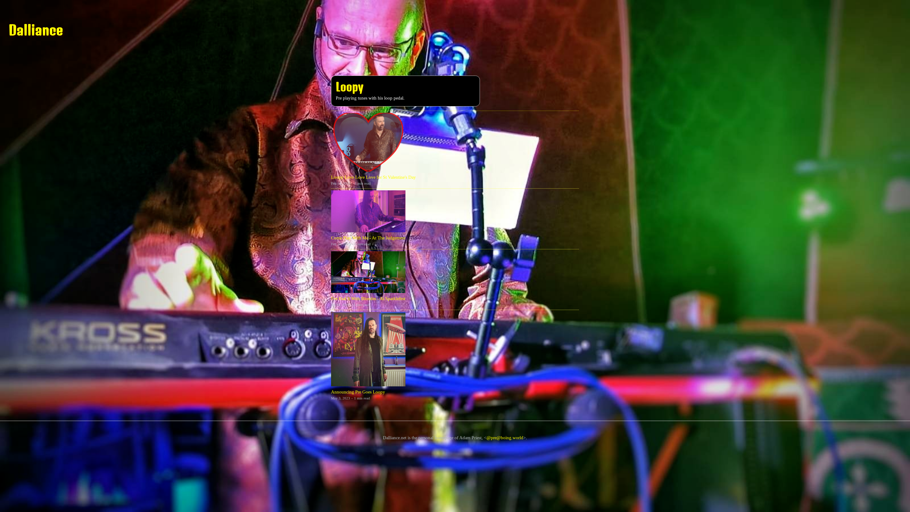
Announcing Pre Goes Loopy (358, 391)
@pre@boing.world (505, 437)
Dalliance (36, 30)
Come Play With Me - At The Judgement (368, 237)
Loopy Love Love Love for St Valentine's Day (373, 177)
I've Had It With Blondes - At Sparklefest (368, 298)
